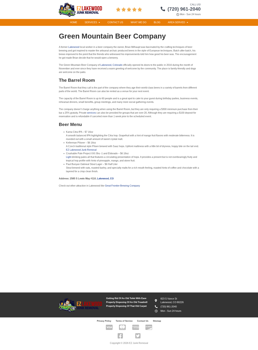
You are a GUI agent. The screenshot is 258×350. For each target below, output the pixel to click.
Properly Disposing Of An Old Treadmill (126, 302)
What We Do (138, 22)
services (91, 112)
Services (91, 22)
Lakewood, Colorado (111, 65)
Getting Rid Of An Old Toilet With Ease (126, 298)
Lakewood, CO (105, 178)
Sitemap (157, 321)
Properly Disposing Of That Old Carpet (126, 306)
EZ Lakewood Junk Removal (81, 150)
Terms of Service (124, 321)
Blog (157, 22)
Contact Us (115, 22)
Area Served (176, 22)
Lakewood (73, 47)
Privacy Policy (104, 321)
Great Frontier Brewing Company (122, 185)
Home (73, 22)
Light (68, 157)
